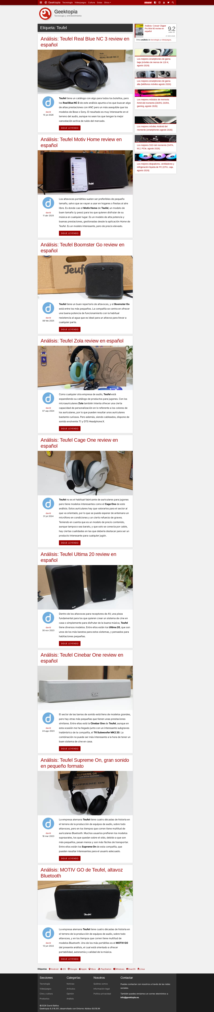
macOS (132, 969)
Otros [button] (107, 2)
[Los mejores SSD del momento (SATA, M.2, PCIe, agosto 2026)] (155, 138)
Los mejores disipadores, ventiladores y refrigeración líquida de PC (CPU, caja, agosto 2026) (155, 167)
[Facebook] (155, 2)
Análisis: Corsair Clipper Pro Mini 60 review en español (155, 28)
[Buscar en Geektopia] (173, 2)
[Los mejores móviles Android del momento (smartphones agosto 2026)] (155, 119)
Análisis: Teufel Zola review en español (82, 340)
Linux (142, 969)
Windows (120, 969)
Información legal (102, 988)
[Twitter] (168, 2)
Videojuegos (80, 2)
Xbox (93, 969)
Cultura (91, 2)
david (48, 112)
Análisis (70, 998)
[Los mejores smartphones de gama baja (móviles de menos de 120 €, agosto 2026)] (155, 52)
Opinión (70, 993)
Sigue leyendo (70, 128)
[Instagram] (160, 2)
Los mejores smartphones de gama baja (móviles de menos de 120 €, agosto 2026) (153, 62)
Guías (99, 2)
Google (73, 969)
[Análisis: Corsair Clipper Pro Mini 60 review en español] (139, 31)
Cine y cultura (46, 993)
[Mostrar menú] (41, 2)
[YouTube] (164, 2)
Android (54, 969)
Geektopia (54, 2)
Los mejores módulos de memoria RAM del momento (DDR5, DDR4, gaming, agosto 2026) (153, 102)
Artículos (71, 988)
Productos (44, 998)
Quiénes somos (101, 984)
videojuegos (166, 40)
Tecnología (67, 2)
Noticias (70, 984)
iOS (64, 969)
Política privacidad (102, 993)
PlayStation (106, 969)
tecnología (155, 40)
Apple (84, 969)
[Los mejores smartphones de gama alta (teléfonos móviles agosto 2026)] (155, 74)
